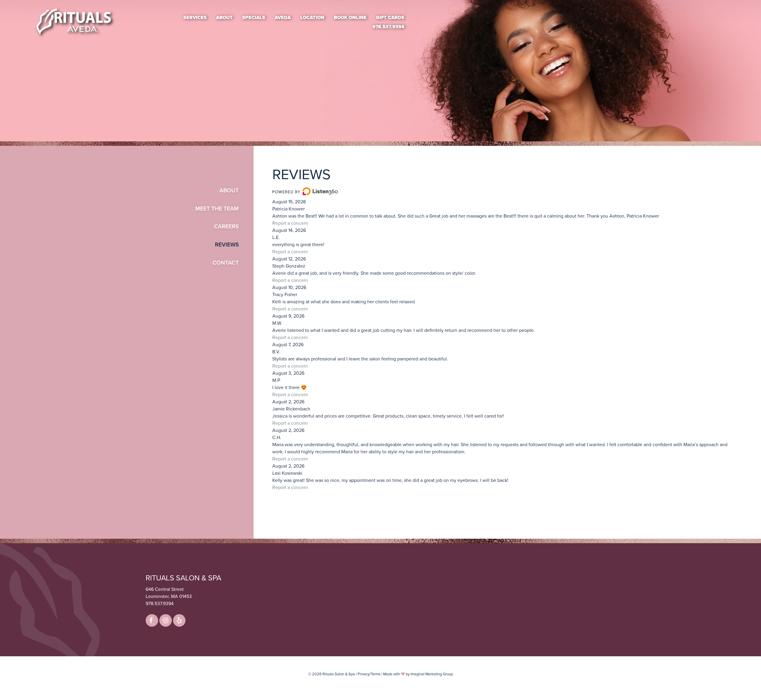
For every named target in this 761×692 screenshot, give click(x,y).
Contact (226, 262)
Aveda (283, 17)
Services (195, 17)
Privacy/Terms (369, 674)
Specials (253, 17)
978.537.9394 (388, 27)
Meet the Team (217, 208)
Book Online (350, 17)
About (224, 17)
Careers (226, 226)
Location (312, 17)
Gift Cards (390, 17)
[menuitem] (195, 17)
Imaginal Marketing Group (432, 674)
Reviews (227, 244)
